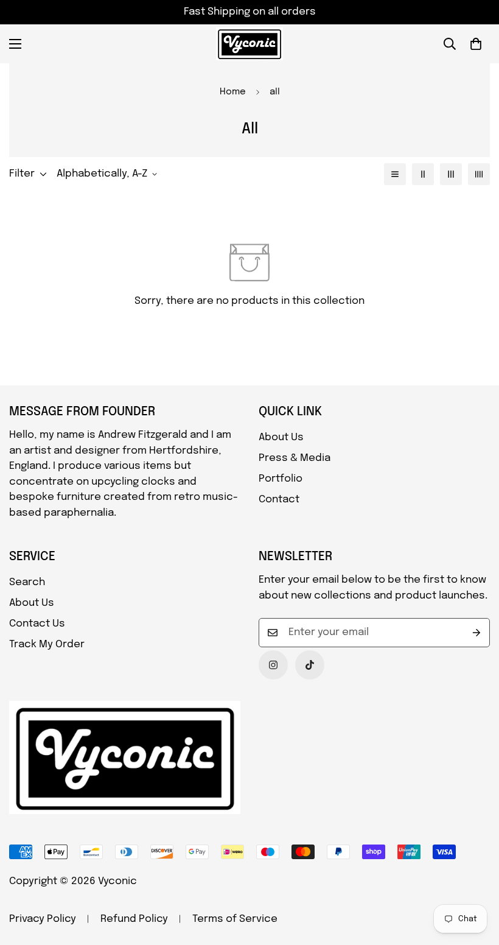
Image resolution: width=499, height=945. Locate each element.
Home (233, 92)
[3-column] (451, 174)
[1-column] (395, 174)
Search (27, 582)
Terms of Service (234, 919)
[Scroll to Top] (475, 879)
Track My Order (47, 644)
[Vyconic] (249, 43)
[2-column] (423, 174)
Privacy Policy (42, 919)
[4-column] (479, 174)
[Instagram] (273, 665)
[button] (476, 44)
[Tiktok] (309, 665)
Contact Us (37, 624)
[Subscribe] (476, 632)
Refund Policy (134, 919)
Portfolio (280, 479)
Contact (279, 499)
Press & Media (294, 458)
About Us (281, 437)
